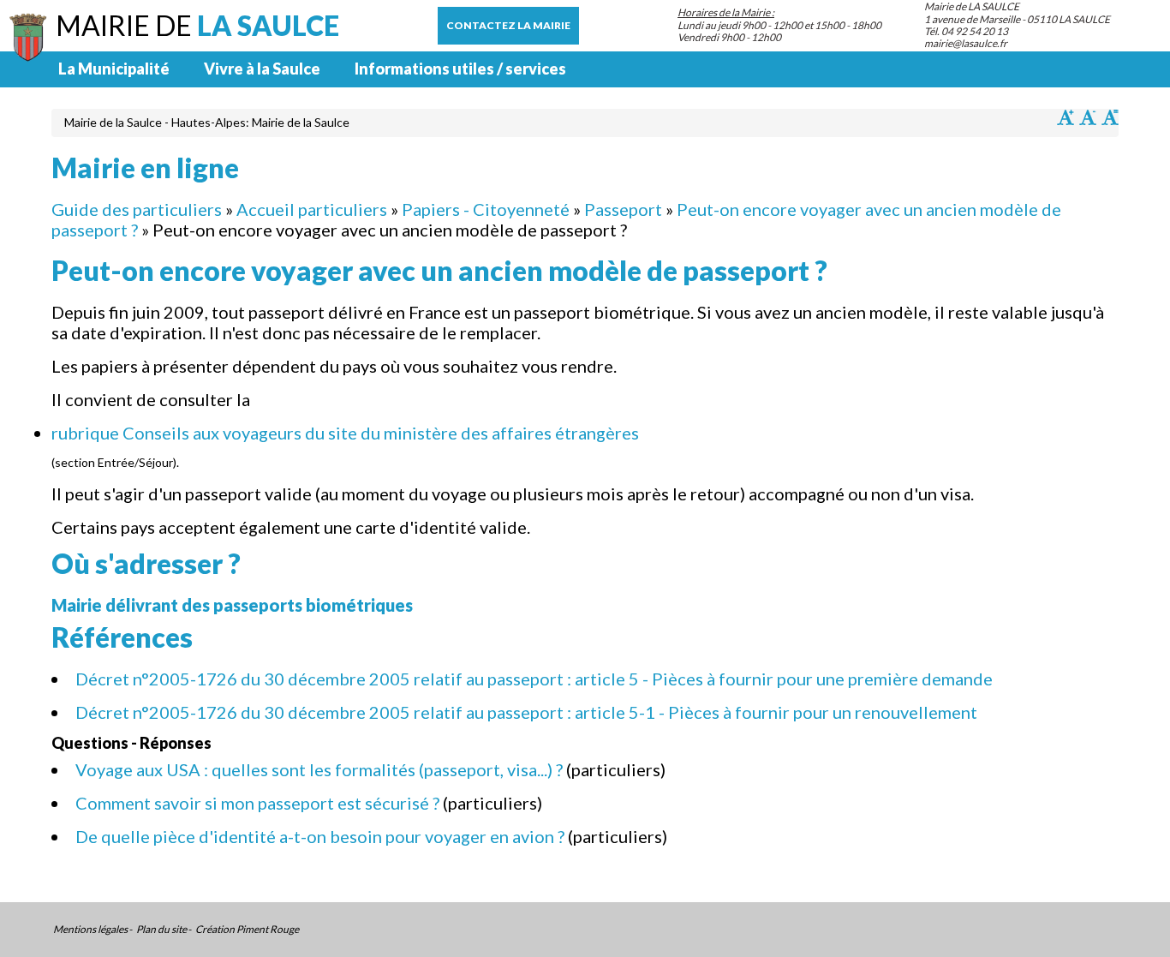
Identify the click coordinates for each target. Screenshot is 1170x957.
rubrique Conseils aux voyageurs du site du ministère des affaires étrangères (345, 432)
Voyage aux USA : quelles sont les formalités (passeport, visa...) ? (319, 769)
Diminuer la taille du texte (1087, 117)
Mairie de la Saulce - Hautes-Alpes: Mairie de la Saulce (206, 122)
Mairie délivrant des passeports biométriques (232, 605)
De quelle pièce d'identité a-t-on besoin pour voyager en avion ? (319, 836)
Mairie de (197, 25)
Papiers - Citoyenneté (486, 209)
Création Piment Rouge (247, 930)
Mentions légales (90, 930)
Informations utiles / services (460, 68)
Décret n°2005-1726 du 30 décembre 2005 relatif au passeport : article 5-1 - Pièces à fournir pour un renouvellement (526, 712)
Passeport (623, 209)
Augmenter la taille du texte (1065, 117)
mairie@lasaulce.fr (965, 43)
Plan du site (161, 930)
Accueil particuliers (311, 209)
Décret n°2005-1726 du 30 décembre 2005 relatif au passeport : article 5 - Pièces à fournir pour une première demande (534, 678)
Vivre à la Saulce (262, 68)
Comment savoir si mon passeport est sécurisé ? (257, 803)
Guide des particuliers (136, 209)
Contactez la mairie (508, 25)
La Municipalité (114, 68)
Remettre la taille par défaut (1110, 117)
